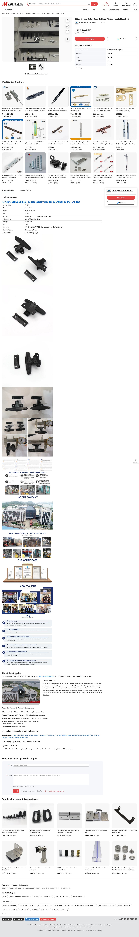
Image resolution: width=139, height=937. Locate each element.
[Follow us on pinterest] (133, 919)
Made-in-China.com (61, 927)
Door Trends (46, 910)
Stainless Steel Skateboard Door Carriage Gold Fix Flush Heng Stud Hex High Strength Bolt (35, 176)
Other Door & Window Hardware (19, 896)
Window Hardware (29, 735)
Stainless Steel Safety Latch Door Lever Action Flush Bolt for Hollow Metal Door (80, 143)
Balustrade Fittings (87, 735)
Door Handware (40, 735)
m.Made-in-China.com (74, 927)
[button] (89, 4)
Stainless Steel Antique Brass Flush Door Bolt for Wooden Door (12, 143)
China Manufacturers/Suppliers (54, 925)
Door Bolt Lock (47, 896)
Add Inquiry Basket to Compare (37, 74)
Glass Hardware (18, 735)
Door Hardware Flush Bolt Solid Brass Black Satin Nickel (125, 109)
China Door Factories (9, 905)
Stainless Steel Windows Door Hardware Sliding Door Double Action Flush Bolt (124, 143)
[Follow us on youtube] (131, 919)
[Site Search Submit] (94, 4)
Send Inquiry (90, 39)
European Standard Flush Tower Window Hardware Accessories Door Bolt (57, 176)
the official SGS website (46, 676)
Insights (109, 925)
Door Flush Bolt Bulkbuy (61, 910)
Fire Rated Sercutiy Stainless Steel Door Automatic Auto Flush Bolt (12, 109)
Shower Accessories (21, 737)
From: (10, 765)
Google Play (18, 919)
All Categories (8, 10)
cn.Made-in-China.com (87, 927)
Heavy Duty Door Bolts (62, 896)
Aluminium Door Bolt (124, 905)
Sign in (135, 5)
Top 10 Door (35, 910)
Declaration (89, 930)
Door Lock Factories (44, 905)
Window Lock (76, 735)
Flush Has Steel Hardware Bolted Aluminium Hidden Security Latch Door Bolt (103, 176)
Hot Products (31, 925)
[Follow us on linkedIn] (136, 919)
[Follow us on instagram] (128, 919)
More (3, 913)
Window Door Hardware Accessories (84, 905)
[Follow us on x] (125, 919)
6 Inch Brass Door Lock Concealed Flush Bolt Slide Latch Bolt (58, 143)
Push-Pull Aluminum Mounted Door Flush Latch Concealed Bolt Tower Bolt (35, 110)
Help (103, 10)
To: (11, 770)
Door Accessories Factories (62, 905)
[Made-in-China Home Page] (12, 4)
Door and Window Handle (63, 735)
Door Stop (36, 896)
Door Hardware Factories (27, 905)
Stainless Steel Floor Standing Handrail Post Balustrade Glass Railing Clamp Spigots (123, 870)
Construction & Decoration (15, 13)
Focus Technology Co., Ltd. (56, 930)
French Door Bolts (78, 896)
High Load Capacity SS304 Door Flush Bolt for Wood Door (34, 143)
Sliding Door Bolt (61, 13)
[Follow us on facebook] (122, 919)
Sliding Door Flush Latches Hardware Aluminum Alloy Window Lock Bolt (58, 110)
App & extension (114, 10)
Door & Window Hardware (32, 13)
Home (3, 13)
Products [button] (32, 4)
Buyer (93, 10)
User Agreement (80, 930)
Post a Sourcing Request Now (54, 791)
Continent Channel (91, 925)
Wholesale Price (81, 925)
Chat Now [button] (123, 39)
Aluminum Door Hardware (106, 905)
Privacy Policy (98, 930)
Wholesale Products (69, 925)
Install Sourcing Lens (49, 919)
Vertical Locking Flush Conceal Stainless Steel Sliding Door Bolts (102, 143)
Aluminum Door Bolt (9, 910)
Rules (135, 10)
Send (16, 791)
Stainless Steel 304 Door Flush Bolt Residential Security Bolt (12, 176)
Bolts (4, 896)
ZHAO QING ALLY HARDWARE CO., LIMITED (92, 22)
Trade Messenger (32, 919)
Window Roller (50, 735)
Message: (9, 775)
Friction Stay (10, 737)
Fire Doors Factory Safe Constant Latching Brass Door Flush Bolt (103, 109)
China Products (40, 925)
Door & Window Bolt (48, 13)
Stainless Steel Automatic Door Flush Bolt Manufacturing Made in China (80, 176)
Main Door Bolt (23, 910)
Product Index (101, 925)
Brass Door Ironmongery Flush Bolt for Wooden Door (80, 109)
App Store (7, 919)
